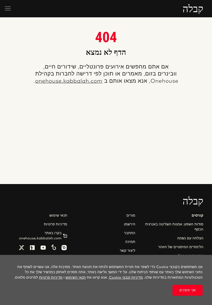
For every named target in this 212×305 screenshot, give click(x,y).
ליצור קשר (127, 251)
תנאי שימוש (58, 215)
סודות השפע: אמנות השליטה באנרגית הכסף (174, 227)
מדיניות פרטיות (55, 224)
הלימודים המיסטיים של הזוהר (180, 247)
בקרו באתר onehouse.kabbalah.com (40, 235)
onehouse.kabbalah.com (68, 81)
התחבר (129, 233)
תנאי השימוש (75, 277)
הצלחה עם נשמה (190, 238)
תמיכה (130, 242)
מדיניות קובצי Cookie (126, 277)
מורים (130, 215)
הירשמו (129, 224)
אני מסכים (187, 290)
